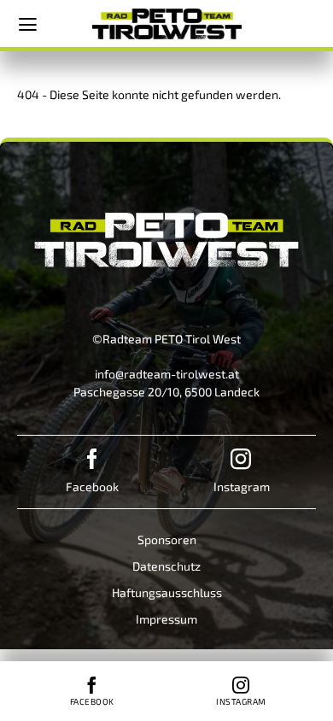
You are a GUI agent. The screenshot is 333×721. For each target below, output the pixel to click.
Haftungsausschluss (167, 592)
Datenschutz (166, 566)
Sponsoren (166, 539)
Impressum (166, 619)
